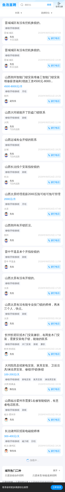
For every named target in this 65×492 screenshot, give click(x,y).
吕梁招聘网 (7, 482)
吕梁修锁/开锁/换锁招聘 (42, 482)
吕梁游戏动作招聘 (14, 475)
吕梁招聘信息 (21, 482)
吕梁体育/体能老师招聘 (44, 475)
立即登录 (57, 487)
